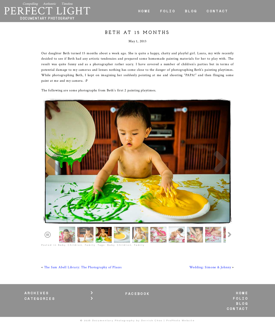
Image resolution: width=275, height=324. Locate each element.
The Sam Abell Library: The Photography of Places (83, 267)
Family (90, 245)
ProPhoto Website (180, 320)
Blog (191, 11)
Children (75, 245)
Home (144, 11)
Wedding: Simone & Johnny (210, 267)
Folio (168, 11)
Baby (62, 245)
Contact (217, 11)
